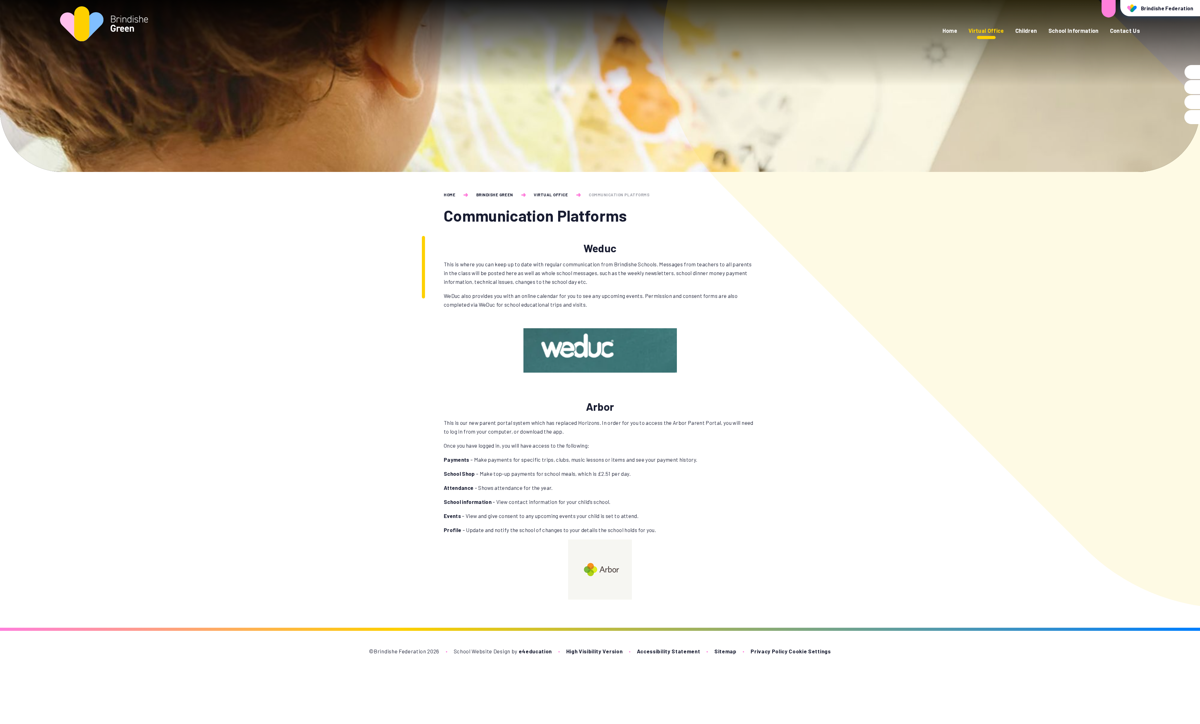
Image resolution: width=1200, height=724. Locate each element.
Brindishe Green (494, 194)
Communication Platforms (619, 194)
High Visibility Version (594, 651)
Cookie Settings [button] (810, 651)
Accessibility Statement (668, 651)
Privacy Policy (769, 651)
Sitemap (725, 651)
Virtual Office (551, 194)
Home (449, 194)
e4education (535, 651)
